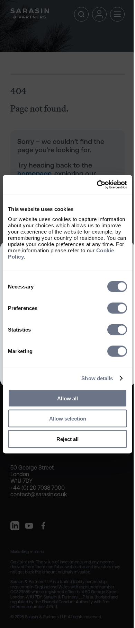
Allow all (67, 398)
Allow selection (67, 419)
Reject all (67, 439)
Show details (97, 378)
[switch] (117, 307)
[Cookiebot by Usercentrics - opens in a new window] (97, 184)
